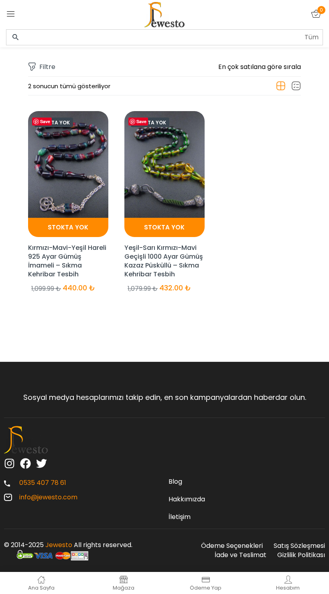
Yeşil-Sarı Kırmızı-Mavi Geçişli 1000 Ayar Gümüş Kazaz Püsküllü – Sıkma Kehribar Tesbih (163, 261)
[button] (259, 67)
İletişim (180, 516)
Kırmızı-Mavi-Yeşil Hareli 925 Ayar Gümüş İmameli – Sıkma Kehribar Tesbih (67, 261)
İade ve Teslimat (240, 555)
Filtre (47, 66)
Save (45, 121)
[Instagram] (9, 463)
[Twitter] (41, 463)
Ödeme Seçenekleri (232, 545)
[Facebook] (25, 463)
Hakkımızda (187, 499)
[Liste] (296, 86)
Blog (175, 481)
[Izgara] (281, 86)
